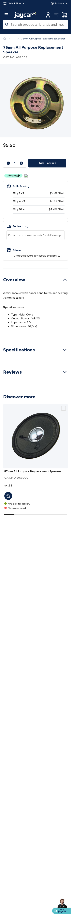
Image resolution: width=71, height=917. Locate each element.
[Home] (4, 38)
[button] (14, 3)
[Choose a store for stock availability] (35, 253)
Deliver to (20, 226)
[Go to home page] (25, 15)
